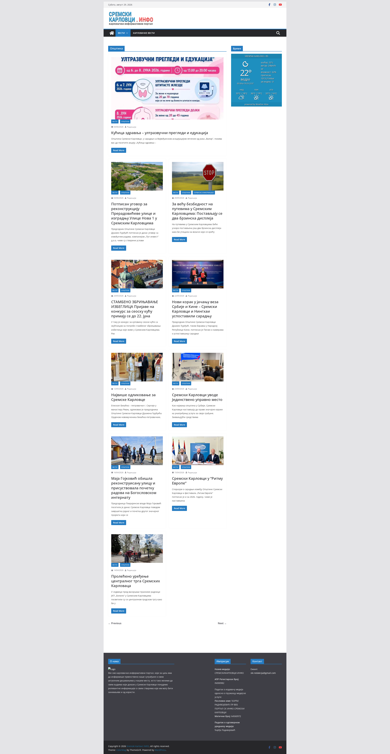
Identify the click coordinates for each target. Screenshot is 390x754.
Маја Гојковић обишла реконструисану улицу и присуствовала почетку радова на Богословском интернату (133, 488)
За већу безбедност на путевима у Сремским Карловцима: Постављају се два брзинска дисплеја (197, 211)
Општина (125, 121)
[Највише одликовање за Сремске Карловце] (137, 367)
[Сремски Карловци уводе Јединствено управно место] (198, 367)
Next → (222, 623)
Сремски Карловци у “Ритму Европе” (197, 481)
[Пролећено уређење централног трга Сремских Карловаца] (137, 548)
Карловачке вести (144, 33)
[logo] (111, 669)
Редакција (131, 127)
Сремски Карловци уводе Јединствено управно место (197, 397)
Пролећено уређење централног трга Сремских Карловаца (135, 581)
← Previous (114, 623)
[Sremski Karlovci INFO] (111, 33)
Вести (121, 33)
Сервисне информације (204, 192)
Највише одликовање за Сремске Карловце (133, 397)
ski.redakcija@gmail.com (263, 673)
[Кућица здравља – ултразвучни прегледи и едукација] (167, 88)
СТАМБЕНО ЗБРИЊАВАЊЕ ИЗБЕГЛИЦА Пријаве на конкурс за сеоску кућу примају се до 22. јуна (134, 309)
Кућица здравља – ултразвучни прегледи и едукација (159, 132)
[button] (126, 33)
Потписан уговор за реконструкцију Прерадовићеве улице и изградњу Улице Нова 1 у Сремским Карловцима (134, 213)
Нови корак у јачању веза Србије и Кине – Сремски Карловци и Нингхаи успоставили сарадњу (195, 309)
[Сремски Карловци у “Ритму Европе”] (198, 450)
